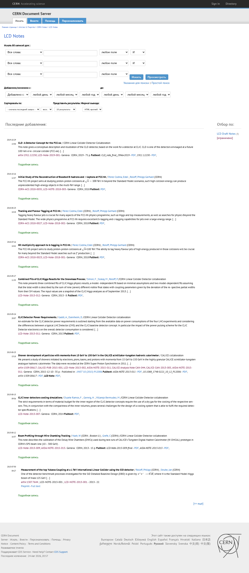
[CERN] (229, 546)
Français (174, 539)
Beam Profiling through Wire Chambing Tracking (44, 435)
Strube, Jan (166, 469)
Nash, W (76, 435)
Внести (34, 21)
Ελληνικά (140, 539)
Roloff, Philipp (143, 469)
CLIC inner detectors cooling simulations (40, 397)
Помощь (50, 21)
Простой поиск (161, 83)
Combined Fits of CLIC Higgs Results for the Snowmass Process (51, 279)
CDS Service (24, 552)
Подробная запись (28, 164)
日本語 (206, 539)
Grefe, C (106, 435)
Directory (231, 3)
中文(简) (194, 543)
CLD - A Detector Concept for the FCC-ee (39, 143)
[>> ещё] (198, 503)
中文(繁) (205, 543)
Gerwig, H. (89, 397)
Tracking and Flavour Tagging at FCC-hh (39, 211)
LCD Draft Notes (226, 133)
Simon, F (91, 279)
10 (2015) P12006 (89, 371)
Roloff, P (113, 279)
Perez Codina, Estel (118, 177)
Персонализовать (72, 21)
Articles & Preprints (27, 27)
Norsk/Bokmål (122, 543)
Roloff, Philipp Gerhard (142, 177)
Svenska (183, 543)
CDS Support (61, 552)
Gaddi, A (62, 317)
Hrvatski (185, 539)
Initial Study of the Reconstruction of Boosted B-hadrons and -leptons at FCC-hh (62, 177)
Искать (19, 21)
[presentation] (85, 177)
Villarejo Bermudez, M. (108, 397)
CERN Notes (42, 27)
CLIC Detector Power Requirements (37, 317)
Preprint (25, 486)
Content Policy (18, 543)
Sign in (215, 3)
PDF (133, 155)
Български (107, 539)
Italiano (196, 539)
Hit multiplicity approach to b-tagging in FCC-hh (44, 245)
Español (162, 539)
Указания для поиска (136, 83)
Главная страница (9, 27)
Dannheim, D (75, 317)
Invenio (20, 547)
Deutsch (128, 539)
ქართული (105, 543)
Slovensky (171, 543)
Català (118, 539)
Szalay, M (102, 279)
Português (146, 543)
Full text (35, 486)
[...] (62, 151)
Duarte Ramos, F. (73, 397)
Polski (135, 543)
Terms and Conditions (39, 543)
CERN (28, 3)
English (151, 539)
